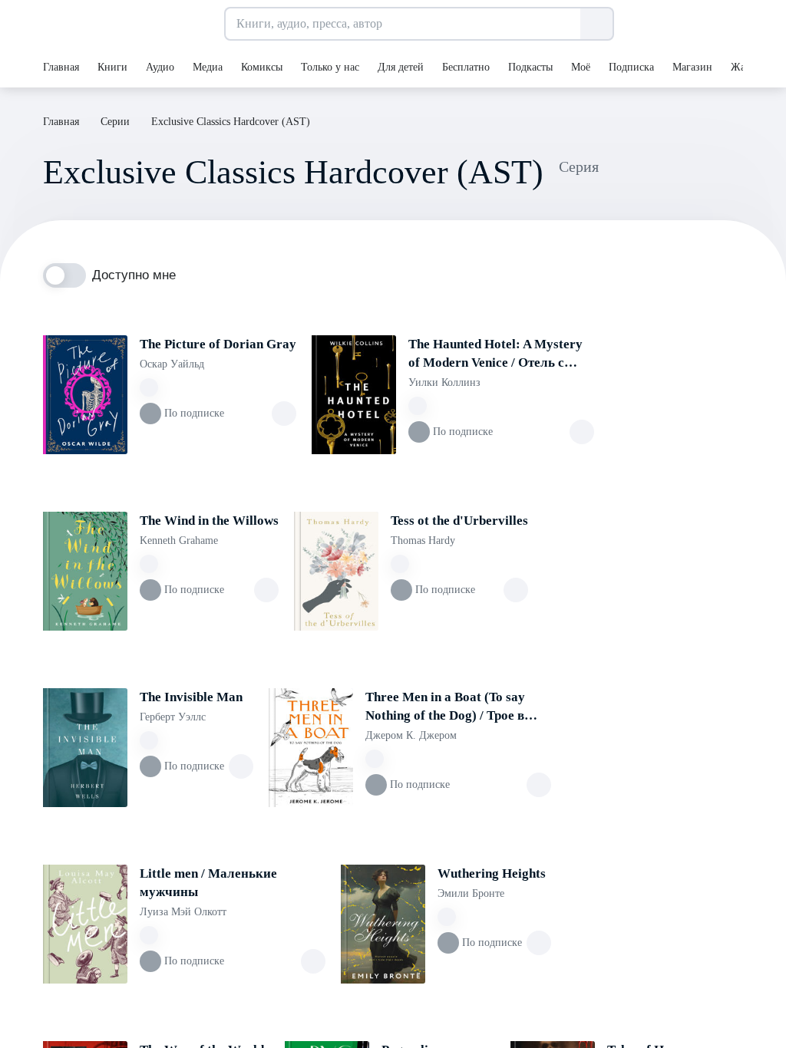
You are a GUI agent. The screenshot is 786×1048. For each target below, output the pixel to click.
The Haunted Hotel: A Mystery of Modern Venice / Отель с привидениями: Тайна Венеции (495, 354)
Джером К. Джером (411, 735)
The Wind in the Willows (209, 520)
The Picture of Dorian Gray (218, 344)
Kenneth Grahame (179, 540)
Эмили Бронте (471, 893)
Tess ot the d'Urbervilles (459, 520)
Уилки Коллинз (444, 382)
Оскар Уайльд (172, 364)
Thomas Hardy (423, 540)
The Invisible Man (191, 697)
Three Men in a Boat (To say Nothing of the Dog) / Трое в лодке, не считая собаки (445, 707)
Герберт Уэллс (173, 717)
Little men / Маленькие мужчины (208, 882)
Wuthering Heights (492, 873)
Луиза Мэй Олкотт (183, 912)
